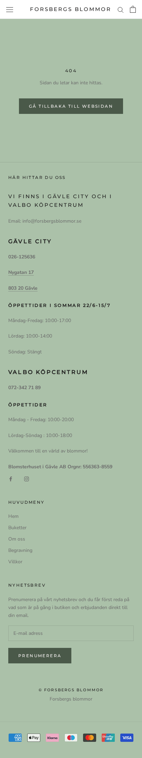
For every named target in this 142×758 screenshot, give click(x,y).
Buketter (17, 527)
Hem (13, 516)
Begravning (20, 550)
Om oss (16, 539)
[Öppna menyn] (9, 9)
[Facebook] (10, 478)
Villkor (15, 561)
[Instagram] (26, 478)
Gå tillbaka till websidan (71, 106)
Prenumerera (39, 655)
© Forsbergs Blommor (71, 689)
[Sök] (121, 9)
